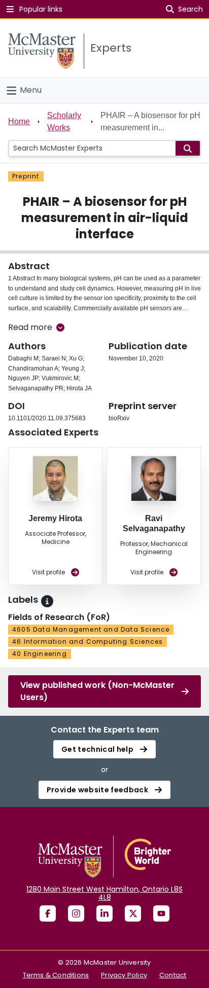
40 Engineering (39, 653)
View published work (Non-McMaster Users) (97, 691)
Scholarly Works (64, 121)
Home (19, 121)
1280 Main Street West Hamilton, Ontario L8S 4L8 (104, 893)
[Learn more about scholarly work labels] (47, 601)
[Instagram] (76, 913)
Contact (172, 975)
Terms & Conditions (56, 975)
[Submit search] (188, 148)
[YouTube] (161, 913)
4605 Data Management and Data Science (90, 629)
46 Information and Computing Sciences (87, 641)
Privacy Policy (124, 975)
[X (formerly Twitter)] (133, 913)
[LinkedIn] (104, 913)
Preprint (26, 176)
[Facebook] (48, 913)
